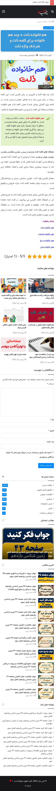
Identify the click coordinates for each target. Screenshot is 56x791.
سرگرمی (49, 499)
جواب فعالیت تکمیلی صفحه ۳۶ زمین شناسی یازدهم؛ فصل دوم (27, 737)
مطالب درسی (42, 21)
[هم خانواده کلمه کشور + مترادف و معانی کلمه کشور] (41, 315)
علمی (50, 508)
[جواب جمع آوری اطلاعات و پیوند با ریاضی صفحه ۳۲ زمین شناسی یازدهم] (46, 667)
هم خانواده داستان (46, 234)
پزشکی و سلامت (46, 513)
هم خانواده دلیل (47, 247)
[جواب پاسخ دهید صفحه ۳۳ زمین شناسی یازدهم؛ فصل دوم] (46, 654)
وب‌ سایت (50, 441)
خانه (50, 21)
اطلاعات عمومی (46, 494)
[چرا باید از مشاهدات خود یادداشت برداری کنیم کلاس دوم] (41, 344)
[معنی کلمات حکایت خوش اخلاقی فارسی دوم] (13, 315)
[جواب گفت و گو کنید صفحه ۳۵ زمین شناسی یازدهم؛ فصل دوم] (46, 642)
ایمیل (51, 430)
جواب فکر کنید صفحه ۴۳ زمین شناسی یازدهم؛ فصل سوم (27, 2)
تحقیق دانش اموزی (44, 489)
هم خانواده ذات (47, 227)
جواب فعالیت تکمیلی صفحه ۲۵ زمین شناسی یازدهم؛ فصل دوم (27, 765)
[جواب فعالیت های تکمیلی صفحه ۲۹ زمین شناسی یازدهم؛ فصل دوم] (46, 680)
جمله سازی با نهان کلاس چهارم (15, 355)
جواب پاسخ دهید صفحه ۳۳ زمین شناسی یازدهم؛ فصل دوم (29, 746)
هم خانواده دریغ (47, 240)
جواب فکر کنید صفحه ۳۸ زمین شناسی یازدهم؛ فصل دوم (30, 732)
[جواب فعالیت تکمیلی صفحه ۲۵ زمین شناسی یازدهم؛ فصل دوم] (46, 693)
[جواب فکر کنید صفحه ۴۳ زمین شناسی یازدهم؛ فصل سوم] (46, 603)
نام (52, 419)
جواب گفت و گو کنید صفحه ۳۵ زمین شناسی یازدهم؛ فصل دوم (28, 741)
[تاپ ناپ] (43, 11)
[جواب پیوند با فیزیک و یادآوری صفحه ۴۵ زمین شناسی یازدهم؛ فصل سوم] (46, 577)
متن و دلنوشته (46, 503)
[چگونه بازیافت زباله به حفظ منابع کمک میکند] (41, 285)
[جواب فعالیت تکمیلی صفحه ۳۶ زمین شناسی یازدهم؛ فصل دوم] (46, 629)
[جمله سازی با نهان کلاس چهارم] (13, 344)
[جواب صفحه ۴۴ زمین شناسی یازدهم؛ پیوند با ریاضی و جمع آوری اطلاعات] (46, 590)
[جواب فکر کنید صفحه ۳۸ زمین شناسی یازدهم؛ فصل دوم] (46, 616)
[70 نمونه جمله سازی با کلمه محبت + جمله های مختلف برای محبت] (13, 285)
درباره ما (28, 785)
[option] (28, 543)
